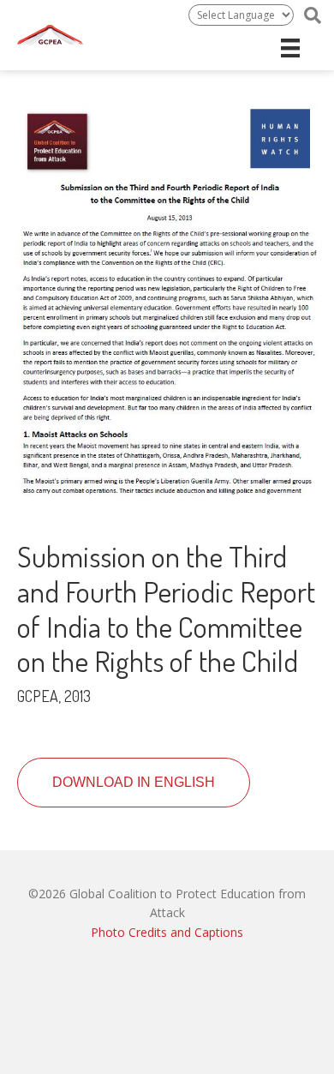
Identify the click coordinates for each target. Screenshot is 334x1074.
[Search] (312, 15)
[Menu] (290, 48)
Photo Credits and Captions (167, 932)
